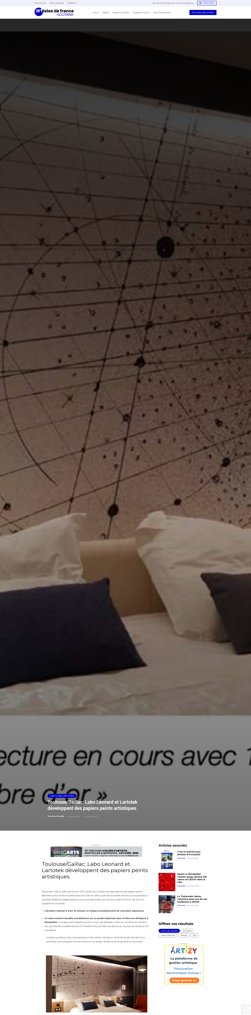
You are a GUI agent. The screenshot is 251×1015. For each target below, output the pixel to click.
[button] (40, 3)
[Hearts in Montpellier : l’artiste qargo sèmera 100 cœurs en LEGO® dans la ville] (167, 882)
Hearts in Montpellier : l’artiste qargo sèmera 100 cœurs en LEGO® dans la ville (192, 878)
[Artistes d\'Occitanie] (54, 12)
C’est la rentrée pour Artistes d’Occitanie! (189, 853)
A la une (181, 858)
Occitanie (187, 931)
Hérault (184, 935)
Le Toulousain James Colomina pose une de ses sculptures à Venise (192, 899)
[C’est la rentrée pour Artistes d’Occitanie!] (167, 860)
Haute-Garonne (168, 935)
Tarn (194, 935)
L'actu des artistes (62, 796)
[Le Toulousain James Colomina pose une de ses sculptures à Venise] (167, 904)
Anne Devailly (57, 816)
